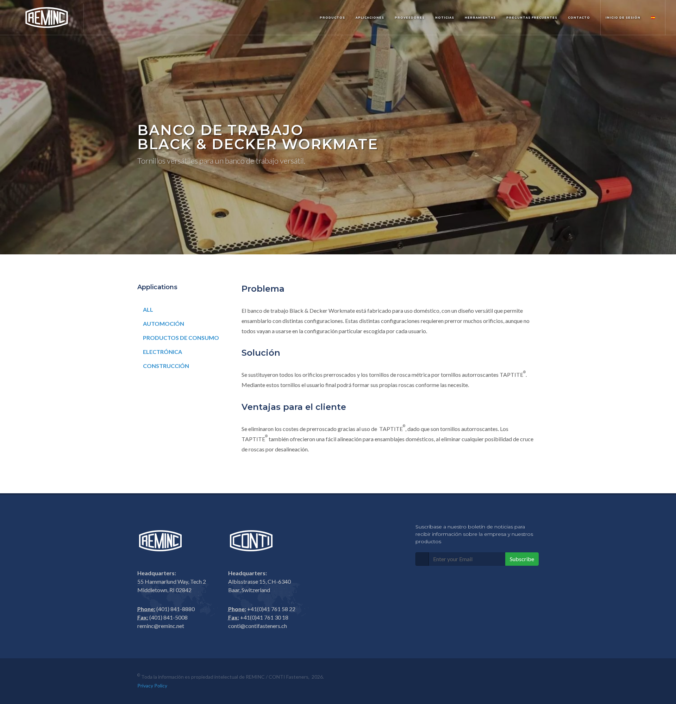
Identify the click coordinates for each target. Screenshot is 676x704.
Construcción (166, 365)
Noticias (444, 17)
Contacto (579, 17)
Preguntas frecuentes (531, 17)
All (148, 309)
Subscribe (522, 559)
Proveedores (410, 17)
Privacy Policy (152, 686)
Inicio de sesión (623, 17)
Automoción (163, 323)
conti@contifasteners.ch (257, 625)
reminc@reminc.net (160, 625)
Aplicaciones (370, 17)
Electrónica (162, 351)
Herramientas (480, 17)
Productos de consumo (181, 337)
